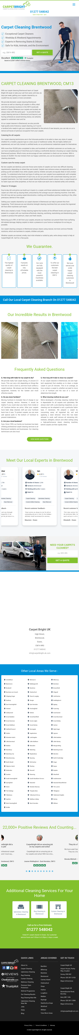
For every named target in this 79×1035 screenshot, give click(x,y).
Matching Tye (10, 754)
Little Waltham (33, 741)
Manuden (32, 745)
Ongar (55, 762)
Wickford (44, 1006)
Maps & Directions (66, 981)
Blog (22, 1013)
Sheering (32, 774)
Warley (55, 799)
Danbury (8, 700)
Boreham (56, 684)
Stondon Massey (34, 787)
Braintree (32, 688)
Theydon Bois (33, 791)
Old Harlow (32, 762)
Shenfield (56, 774)
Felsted (8, 708)
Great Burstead (57, 717)
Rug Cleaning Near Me (28, 998)
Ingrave (55, 733)
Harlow (55, 725)
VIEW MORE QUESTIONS (40, 439)
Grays (43, 986)
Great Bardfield (34, 717)
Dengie (31, 700)
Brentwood (44, 976)
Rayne (55, 766)
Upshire (8, 799)
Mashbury (9, 750)
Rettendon (9, 770)
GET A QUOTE (42, 52)
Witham (55, 803)
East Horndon (33, 704)
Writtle (8, 807)
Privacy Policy (28, 1025)
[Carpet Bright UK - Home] (16, 5)
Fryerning (56, 708)
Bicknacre (32, 680)
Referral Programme (28, 991)
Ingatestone (33, 733)
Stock (7, 787)
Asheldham (9, 680)
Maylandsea (33, 754)
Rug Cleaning (25, 975)
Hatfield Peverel (10, 729)
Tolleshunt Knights (58, 795)
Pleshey (31, 766)
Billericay (56, 680)
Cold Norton (56, 696)
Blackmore (9, 684)
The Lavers (56, 787)
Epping (55, 704)
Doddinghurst (57, 700)
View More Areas (47, 1013)
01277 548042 (39, 11)
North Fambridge (58, 758)
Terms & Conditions (41, 1025)
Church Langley (34, 696)
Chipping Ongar (10, 696)
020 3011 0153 (71, 978)
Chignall (55, 692)
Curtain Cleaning (26, 979)
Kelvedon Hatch (10, 737)
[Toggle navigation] (74, 5)
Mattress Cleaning (27, 982)
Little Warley (56, 741)
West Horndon (33, 803)
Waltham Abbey (34, 799)
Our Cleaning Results (28, 994)
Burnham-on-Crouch (12, 692)
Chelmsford (33, 692)
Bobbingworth (33, 684)
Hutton (8, 733)
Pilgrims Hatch (10, 766)
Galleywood (9, 712)
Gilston (31, 712)
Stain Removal (8, 502)
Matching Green (58, 750)
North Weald (9, 762)
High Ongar (56, 729)
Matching (32, 750)
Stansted (32, 782)
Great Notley (57, 721)
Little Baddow (57, 737)
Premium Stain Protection (26, 986)
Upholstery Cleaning (44, 498)
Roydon (55, 770)
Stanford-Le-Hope (47, 1003)
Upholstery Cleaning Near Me (28, 1002)
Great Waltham (10, 725)
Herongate (32, 729)
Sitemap (52, 1025)
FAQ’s (23, 1010)
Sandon (8, 774)
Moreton (55, 754)
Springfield (9, 782)
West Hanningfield (11, 803)
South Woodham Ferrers (36, 778)
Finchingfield (33, 708)
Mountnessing (10, 758)
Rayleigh (43, 1000)
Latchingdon (33, 737)
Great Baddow (10, 717)
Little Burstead (10, 741)
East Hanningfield (11, 704)
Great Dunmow (10, 721)
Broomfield (56, 688)
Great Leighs (33, 721)
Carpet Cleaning (30, 498)
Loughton (44, 993)
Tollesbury (9, 795)
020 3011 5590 (71, 1000)
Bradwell (8, 688)
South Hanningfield (11, 778)
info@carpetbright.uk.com (39, 653)
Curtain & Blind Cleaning (33, 502)
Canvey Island (45, 980)
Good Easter (56, 712)
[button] (26, 871)
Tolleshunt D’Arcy (34, 795)
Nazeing (32, 758)
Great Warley (33, 725)
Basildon (44, 966)
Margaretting (57, 745)
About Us (24, 965)
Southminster (57, 778)
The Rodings (9, 791)
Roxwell (31, 770)
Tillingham (56, 791)
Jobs (22, 1007)
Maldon (8, 745)
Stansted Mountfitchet (59, 782)
